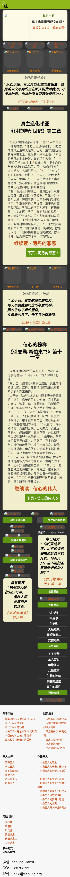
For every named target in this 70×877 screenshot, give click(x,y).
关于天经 (54, 654)
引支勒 (53, 623)
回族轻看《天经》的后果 (18, 739)
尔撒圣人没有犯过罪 (51, 795)
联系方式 (8, 848)
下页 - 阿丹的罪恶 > (43, 252)
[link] (35, 25)
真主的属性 (54, 687)
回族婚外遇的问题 (55, 747)
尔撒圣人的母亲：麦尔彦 (53, 766)
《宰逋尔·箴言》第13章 (17, 615)
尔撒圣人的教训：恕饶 (52, 799)
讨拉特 (53, 613)
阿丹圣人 (10, 762)
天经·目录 (8, 816)
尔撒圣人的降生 (48, 762)
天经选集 (54, 629)
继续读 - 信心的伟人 (36, 488)
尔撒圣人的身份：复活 (52, 778)
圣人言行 (54, 659)
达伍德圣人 (11, 778)
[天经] (4, 4)
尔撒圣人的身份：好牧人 (53, 791)
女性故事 (54, 670)
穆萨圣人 (10, 774)
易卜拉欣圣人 (12, 770)
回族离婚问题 (53, 743)
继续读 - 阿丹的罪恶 (35, 243)
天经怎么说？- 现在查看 (48, 27)
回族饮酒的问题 (54, 739)
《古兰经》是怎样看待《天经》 (21, 731)
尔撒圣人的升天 (48, 803)
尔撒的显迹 (54, 681)
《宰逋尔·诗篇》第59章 (35, 322)
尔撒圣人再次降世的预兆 (53, 807)
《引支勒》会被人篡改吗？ (19, 735)
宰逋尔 (53, 618)
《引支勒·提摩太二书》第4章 (35, 102)
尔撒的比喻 (54, 676)
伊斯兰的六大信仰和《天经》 (20, 719)
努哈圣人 (10, 766)
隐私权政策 (9, 852)
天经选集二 (54, 635)
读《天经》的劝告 (14, 727)
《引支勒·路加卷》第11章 (52, 581)
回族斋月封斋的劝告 (56, 719)
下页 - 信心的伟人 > (42, 497)
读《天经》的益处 (14, 723)
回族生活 (48, 713)
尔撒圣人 (54, 665)
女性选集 (54, 640)
